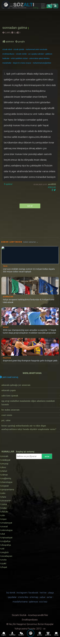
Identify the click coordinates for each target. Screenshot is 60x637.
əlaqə (51, 592)
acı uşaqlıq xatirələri (36, 54)
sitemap (34, 597)
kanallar (8, 451)
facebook (33, 592)
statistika (23, 597)
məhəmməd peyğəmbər (42, 63)
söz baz (43, 601)
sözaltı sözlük (21, 54)
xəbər (42, 597)
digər (53, 4)
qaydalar (12, 597)
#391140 (52, 187)
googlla (21, 41)
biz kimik (11, 592)
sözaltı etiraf (7, 49)
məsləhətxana (32, 373)
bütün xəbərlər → (30, 242)
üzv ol (29, 206)
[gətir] (49, 6)
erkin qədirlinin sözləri (19, 58)
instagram (22, 592)
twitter (43, 592)
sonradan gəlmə (15, 27)
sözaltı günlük (18, 49)
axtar (47, 456)
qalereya (33, 601)
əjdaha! (8, 184)
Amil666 (52, 184)
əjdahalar (10, 41)
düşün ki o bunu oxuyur (22, 63)
